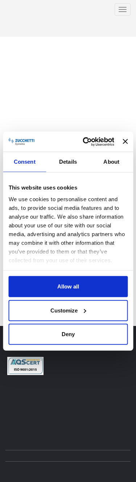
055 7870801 (57, 391)
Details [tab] (68, 162)
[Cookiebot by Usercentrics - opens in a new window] (85, 141)
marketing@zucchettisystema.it (48, 410)
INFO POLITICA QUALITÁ (38, 423)
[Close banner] (125, 141)
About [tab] (111, 162)
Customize (64, 310)
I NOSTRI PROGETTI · (104, 29)
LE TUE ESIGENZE (111, 22)
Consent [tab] (25, 162)
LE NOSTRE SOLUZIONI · (63, 22)
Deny (68, 334)
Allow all (68, 286)
